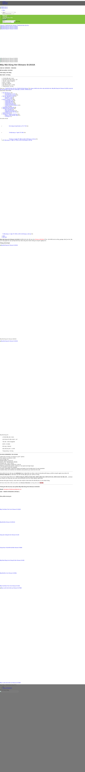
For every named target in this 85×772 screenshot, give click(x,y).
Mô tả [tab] (3, 236)
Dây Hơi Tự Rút (8, 98)
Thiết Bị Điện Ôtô (9, 101)
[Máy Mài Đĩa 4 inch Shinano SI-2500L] (6, 571)
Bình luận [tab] (4, 237)
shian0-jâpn (17, 89)
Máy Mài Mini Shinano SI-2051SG (7, 522)
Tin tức (4, 1)
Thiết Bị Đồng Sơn (9, 102)
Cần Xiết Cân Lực (6, 92)
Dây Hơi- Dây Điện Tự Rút (8, 96)
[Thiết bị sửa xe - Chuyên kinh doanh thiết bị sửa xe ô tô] (4, 7)
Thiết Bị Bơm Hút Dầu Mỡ (8, 107)
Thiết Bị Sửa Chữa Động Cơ (11, 105)
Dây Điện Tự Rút (9, 97)
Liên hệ (4, 18)
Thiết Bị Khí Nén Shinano (10, 25)
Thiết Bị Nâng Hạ (6, 113)
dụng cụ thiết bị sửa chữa (36, 88)
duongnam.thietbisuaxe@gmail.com (12, 489)
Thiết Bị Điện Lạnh (9, 100)
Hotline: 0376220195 (7, 688)
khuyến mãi (5, 2)
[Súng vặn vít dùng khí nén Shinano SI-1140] (6, 532)
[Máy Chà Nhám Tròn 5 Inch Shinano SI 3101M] (6, 507)
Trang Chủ (4, 15)
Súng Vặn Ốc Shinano (10, 110)
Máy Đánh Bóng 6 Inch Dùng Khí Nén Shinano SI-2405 (12, 560)
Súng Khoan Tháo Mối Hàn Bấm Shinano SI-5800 (11, 547)
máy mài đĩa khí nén (46, 88)
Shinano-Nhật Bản (39, 239)
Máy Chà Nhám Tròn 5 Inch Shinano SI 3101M (10, 509)
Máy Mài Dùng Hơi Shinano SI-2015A (60, 88)
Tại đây (41, 482)
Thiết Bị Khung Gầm (9, 104)
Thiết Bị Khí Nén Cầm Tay (23, 25)
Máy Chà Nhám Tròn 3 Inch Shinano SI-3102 (10, 585)
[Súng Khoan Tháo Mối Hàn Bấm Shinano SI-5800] (6, 545)
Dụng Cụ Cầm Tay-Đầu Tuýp (11, 115)
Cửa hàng (4, 16)
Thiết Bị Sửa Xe (28, 89)
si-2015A (22, 89)
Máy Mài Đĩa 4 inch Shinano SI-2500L (8, 573)
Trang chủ (2, 25)
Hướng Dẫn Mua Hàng (7, 17)
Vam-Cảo (7, 106)
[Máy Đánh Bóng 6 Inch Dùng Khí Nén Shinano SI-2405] (6, 558)
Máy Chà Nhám (8, 109)
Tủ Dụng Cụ (7, 116)
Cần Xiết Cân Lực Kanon (10, 95)
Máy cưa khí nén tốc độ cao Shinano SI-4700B (10, 682)
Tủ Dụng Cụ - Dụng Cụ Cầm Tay (9, 114)
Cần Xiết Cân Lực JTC (10, 93)
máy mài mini (11, 89)
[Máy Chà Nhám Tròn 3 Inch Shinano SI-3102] (6, 583)
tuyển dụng (4, 3)
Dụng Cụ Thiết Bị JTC (7, 99)
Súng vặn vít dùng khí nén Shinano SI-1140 (9, 534)
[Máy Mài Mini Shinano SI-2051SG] (6, 519)
